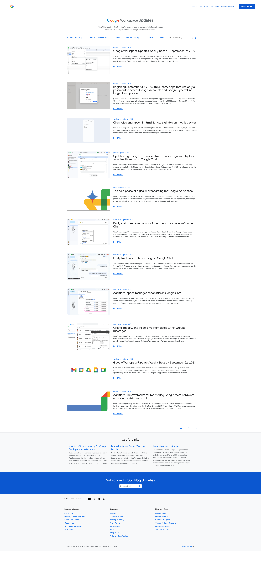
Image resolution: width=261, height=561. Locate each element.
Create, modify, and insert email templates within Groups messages (149, 329)
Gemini (117, 38)
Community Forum (71, 520)
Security (113, 513)
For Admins (204, 6)
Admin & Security (133, 38)
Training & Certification (119, 536)
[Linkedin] (99, 498)
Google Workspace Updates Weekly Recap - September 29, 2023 (154, 51)
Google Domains (161, 517)
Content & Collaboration (99, 38)
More (162, 38)
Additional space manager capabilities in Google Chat (147, 293)
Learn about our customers (166, 446)
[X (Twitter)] (94, 498)
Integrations (114, 533)
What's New (69, 530)
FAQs (112, 530)
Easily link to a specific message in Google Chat (143, 258)
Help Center (214, 6)
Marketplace (115, 526)
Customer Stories (116, 517)
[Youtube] (89, 498)
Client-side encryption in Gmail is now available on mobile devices (154, 122)
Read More (118, 66)
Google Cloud (160, 513)
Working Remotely (117, 520)
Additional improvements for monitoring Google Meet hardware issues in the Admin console (153, 396)
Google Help (69, 523)
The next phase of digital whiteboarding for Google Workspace (153, 191)
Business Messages (162, 526)
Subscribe (246, 6)
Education (150, 38)
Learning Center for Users (74, 517)
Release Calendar (227, 6)
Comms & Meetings (75, 38)
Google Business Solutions (165, 523)
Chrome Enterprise (162, 520)
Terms (115, 546)
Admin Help (68, 513)
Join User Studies (162, 530)
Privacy (110, 546)
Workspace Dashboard (73, 526)
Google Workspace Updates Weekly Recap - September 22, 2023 (154, 362)
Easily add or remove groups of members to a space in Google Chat (153, 225)
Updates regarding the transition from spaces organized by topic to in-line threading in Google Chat (154, 157)
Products (194, 6)
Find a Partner (115, 523)
